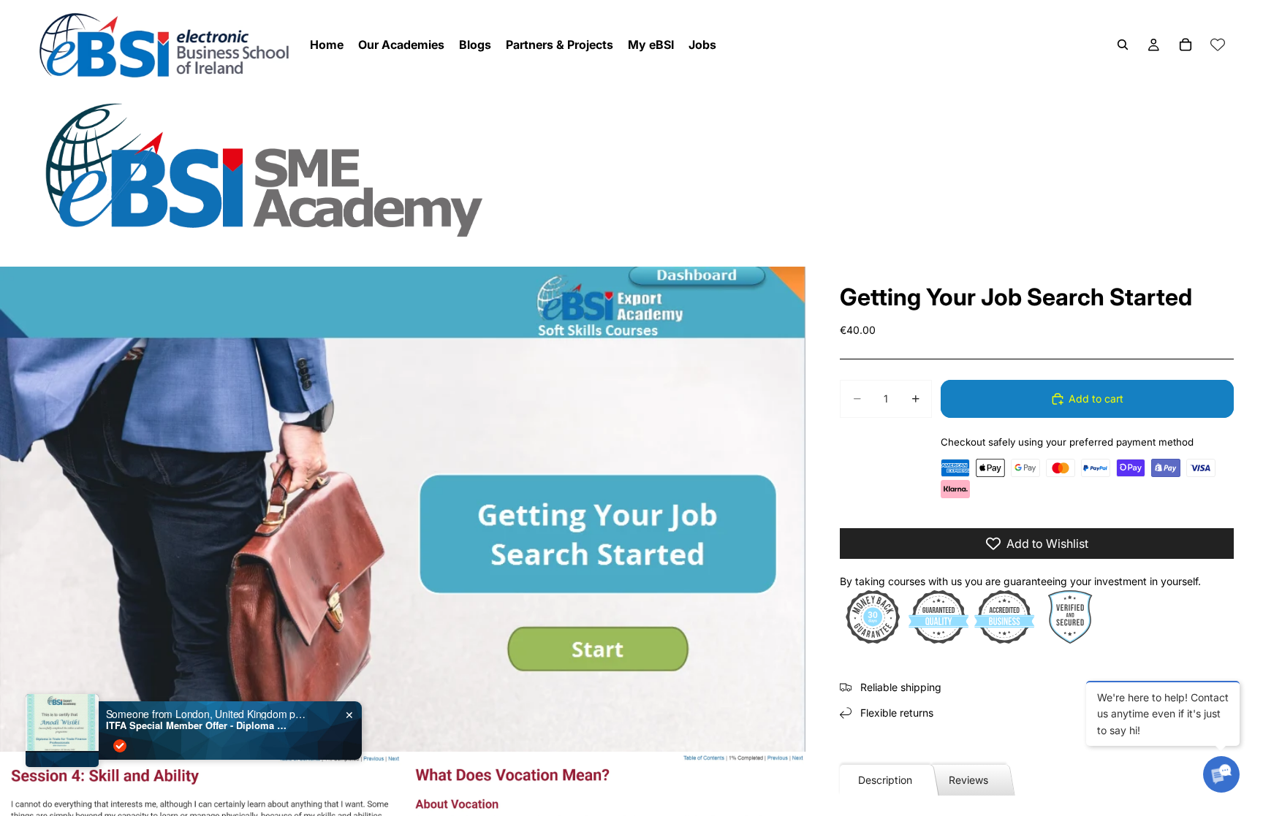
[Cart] (1185, 44)
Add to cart (1096, 398)
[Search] (1123, 44)
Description (885, 780)
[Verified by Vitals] (119, 745)
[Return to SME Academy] (631, 169)
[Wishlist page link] (1217, 44)
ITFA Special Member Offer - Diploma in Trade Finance (197, 725)
